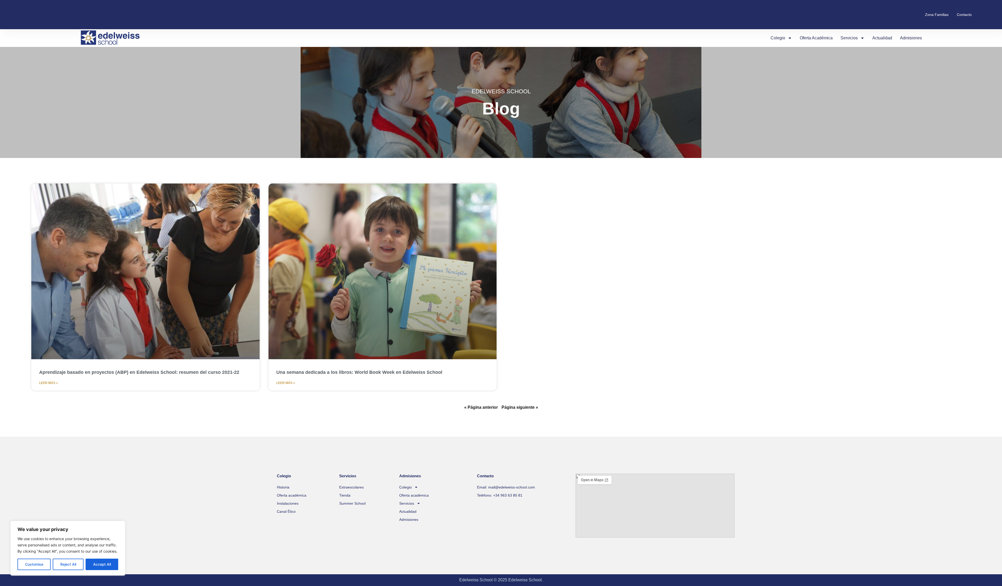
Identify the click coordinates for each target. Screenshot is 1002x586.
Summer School (352, 503)
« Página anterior (481, 407)
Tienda (344, 495)
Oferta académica (816, 38)
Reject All (68, 564)
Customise (34, 564)
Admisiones (911, 38)
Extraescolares (351, 487)
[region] (67, 548)
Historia (283, 487)
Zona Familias (937, 15)
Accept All (102, 564)
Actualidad (882, 38)
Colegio (778, 38)
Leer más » (48, 383)
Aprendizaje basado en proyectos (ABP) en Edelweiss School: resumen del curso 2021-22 (139, 372)
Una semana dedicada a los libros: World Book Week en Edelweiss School (359, 372)
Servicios (849, 38)
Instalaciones (288, 503)
